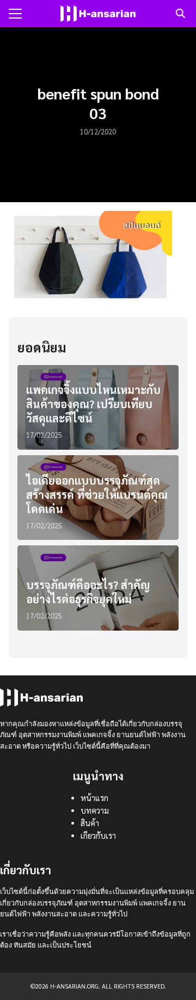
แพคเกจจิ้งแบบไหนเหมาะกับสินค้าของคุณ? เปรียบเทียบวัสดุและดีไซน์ (93, 404)
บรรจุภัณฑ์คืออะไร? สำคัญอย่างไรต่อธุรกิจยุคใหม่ (88, 592)
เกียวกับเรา (98, 835)
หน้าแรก (94, 798)
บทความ (95, 810)
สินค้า (90, 823)
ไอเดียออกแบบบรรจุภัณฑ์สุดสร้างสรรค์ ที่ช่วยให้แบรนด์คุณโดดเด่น (97, 494)
